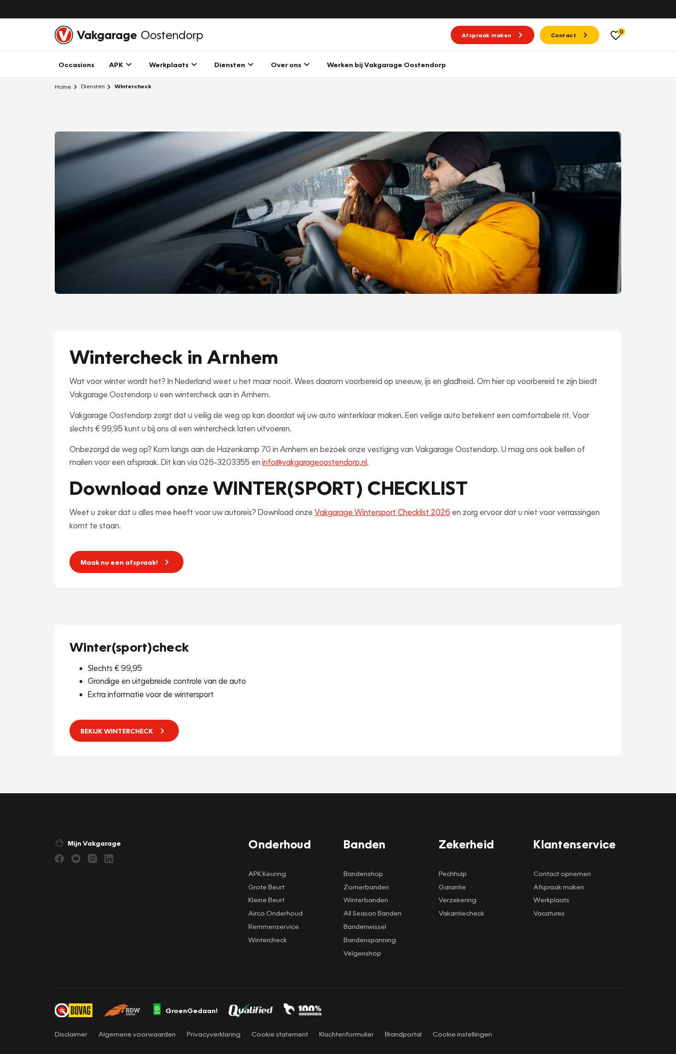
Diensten (92, 86)
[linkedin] (109, 858)
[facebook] (59, 858)
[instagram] (92, 858)
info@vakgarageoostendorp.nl (314, 462)
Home (63, 86)
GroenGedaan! (192, 1010)
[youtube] (75, 858)
